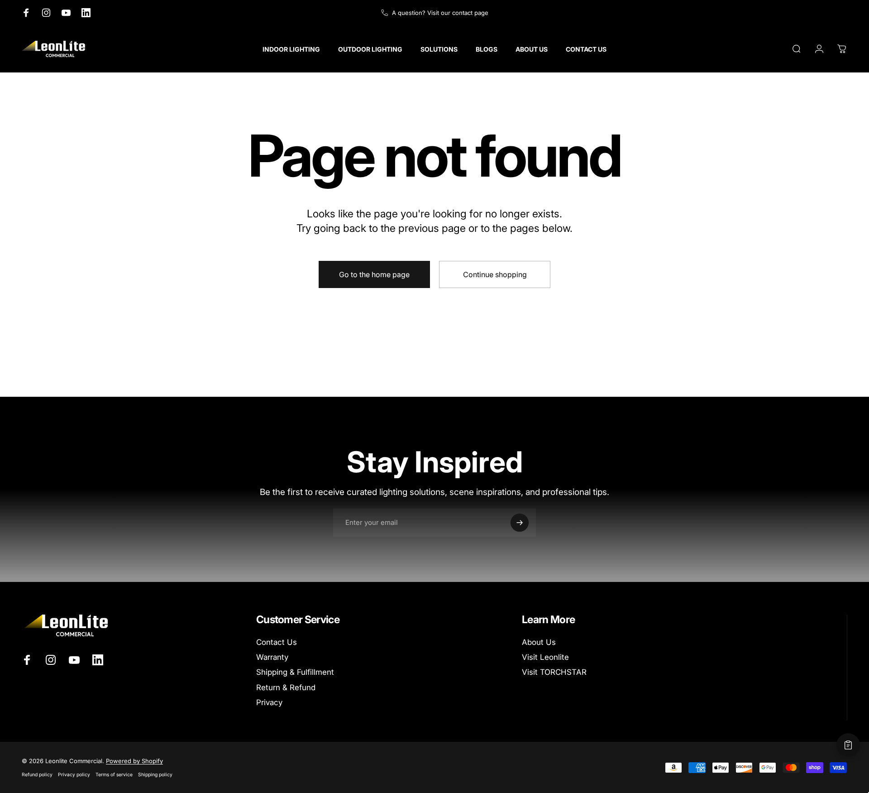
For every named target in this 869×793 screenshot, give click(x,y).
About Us (539, 642)
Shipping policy (155, 775)
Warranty (272, 657)
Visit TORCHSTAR (554, 672)
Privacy (269, 702)
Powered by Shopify (134, 760)
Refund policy (37, 775)
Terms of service (114, 775)
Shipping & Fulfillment (295, 672)
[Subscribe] (520, 523)
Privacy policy (74, 775)
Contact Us (276, 642)
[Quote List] (848, 745)
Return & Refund (285, 687)
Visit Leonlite (545, 657)
